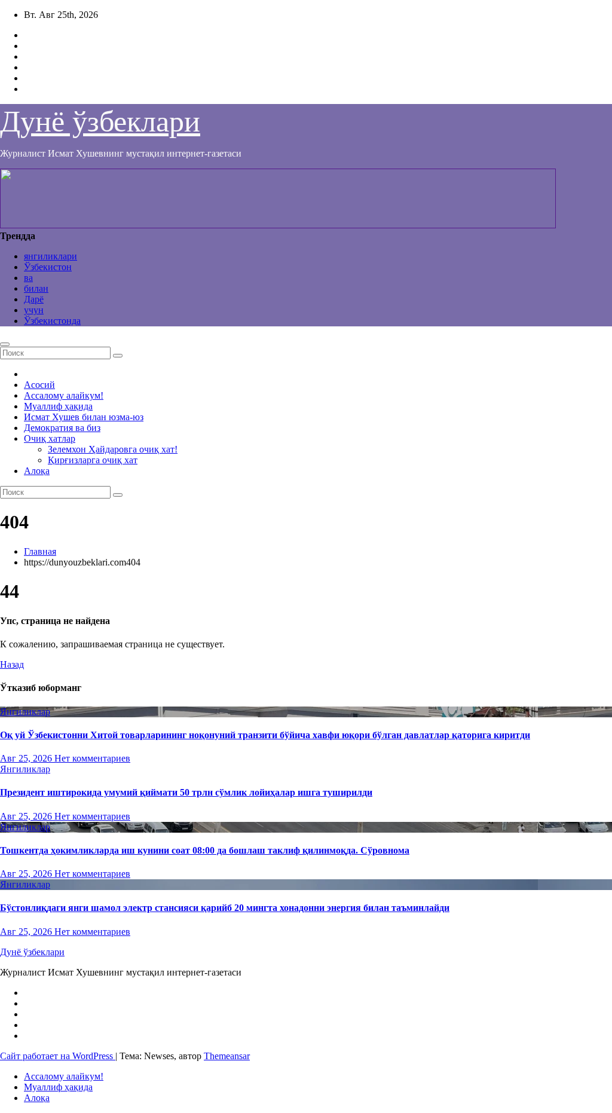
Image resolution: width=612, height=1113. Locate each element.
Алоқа (37, 471)
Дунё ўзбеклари (100, 121)
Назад (12, 664)
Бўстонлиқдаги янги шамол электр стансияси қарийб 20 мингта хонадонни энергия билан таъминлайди (224, 908)
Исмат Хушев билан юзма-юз (83, 417)
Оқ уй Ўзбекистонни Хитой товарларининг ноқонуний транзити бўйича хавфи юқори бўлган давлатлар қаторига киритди (265, 735)
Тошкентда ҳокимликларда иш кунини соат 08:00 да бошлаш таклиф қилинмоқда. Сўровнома (204, 850)
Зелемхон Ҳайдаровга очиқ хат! (113, 449)
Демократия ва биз (62, 428)
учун (34, 310)
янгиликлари (50, 256)
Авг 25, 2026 (27, 758)
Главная (40, 551)
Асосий (39, 385)
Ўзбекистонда (52, 321)
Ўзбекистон (48, 267)
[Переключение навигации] (5, 344)
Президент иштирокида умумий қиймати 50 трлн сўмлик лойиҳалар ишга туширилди (186, 792)
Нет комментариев (92, 758)
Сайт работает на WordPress (57, 1056)
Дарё (34, 299)
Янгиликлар (25, 712)
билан (36, 288)
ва (28, 278)
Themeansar (227, 1056)
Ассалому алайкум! (63, 395)
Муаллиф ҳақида (58, 406)
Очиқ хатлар (49, 438)
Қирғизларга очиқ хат (92, 460)
